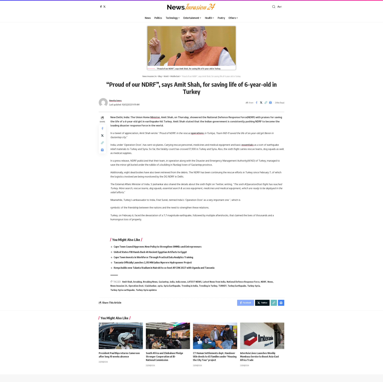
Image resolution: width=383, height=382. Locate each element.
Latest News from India (214, 281)
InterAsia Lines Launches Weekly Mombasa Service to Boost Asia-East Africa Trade (259, 356)
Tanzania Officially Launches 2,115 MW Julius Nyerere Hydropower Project (153, 262)
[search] (273, 6)
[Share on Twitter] (261, 102)
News (270, 281)
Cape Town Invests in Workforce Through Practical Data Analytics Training (154, 257)
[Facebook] (100, 6)
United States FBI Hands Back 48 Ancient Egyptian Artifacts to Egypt (150, 252)
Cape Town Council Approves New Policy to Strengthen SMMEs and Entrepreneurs (158, 246)
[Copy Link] (266, 102)
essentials (247, 144)
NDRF (263, 281)
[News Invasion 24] (191, 6)
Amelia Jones (115, 100)
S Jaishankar (150, 286)
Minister (155, 117)
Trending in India (189, 286)
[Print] (270, 102)
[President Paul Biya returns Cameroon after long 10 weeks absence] (121, 336)
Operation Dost (136, 286)
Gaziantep (164, 281)
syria (160, 286)
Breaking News (150, 281)
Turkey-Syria (253, 286)
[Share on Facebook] (256, 102)
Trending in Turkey (208, 286)
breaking (137, 281)
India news (181, 281)
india (172, 281)
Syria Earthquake (172, 286)
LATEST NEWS (194, 281)
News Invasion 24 (118, 286)
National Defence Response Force (243, 281)
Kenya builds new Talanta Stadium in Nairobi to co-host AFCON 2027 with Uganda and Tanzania (164, 267)
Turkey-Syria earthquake (122, 290)
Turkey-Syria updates (146, 290)
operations (197, 133)
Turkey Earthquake (237, 286)
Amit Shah (127, 281)
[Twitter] (104, 6)
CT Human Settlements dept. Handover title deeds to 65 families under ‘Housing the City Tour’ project (215, 356)
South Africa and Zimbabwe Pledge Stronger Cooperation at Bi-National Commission (164, 356)
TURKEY (222, 286)
